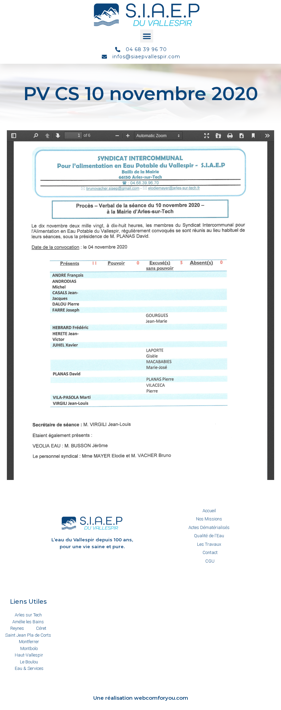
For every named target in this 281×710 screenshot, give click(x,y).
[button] (146, 36)
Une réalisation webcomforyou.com (140, 698)
